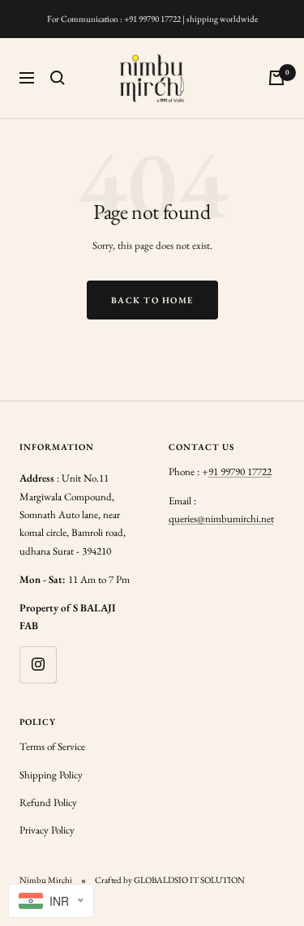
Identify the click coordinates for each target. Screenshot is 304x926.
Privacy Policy (47, 830)
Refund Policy (48, 802)
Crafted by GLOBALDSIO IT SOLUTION (170, 879)
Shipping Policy (51, 775)
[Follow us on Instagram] (37, 664)
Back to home (152, 300)
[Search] (57, 78)
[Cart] (276, 78)
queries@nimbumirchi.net (221, 518)
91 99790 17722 (240, 471)
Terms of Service (52, 746)
